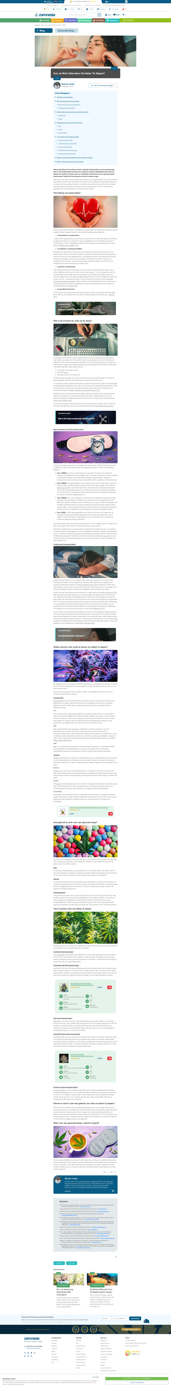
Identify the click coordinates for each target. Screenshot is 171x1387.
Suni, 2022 (106, 536)
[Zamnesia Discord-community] (31, 1356)
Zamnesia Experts (80, 1362)
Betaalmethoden (105, 1346)
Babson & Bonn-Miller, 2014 (69, 245)
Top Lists (71, 1263)
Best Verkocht (79, 1348)
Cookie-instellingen (137, 1382)
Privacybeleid (44, 1322)
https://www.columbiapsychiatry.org (69, 1215)
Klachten (103, 1365)
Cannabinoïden (58, 701)
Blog (77, 1343)
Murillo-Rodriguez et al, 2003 (104, 406)
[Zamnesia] (50, 15)
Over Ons (78, 1351)
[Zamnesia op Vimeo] (31, 1353)
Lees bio (68, 1191)
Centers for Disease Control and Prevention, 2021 (84, 390)
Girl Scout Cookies (59, 1090)
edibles (63, 886)
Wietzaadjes (54, 1340)
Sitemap (78, 1368)
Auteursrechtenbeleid (106, 1368)
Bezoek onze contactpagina (33, 1348)
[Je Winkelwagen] (124, 15)
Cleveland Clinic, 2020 (90, 585)
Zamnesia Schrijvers (81, 1359)
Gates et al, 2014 (111, 592)
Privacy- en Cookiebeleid (106, 1354)
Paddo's (53, 1351)
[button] (57, 85)
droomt (66, 372)
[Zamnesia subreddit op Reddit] (28, 1356)
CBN (54, 746)
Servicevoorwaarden (59, 1322)
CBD (87, 393)
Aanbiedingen (54, 1359)
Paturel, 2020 (73, 286)
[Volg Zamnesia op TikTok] (25, 1356)
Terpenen (56, 758)
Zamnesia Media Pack (81, 1357)
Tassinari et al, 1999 (63, 488)
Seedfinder (78, 1340)
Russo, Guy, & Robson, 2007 (62, 400)
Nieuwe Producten (80, 1346)
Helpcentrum (104, 1340)
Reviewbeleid (104, 1359)
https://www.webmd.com (92, 1229)
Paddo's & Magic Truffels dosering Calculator (136, 1343)
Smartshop (54, 1348)
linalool (58, 784)
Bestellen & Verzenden (106, 1348)
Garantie (103, 1362)
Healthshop (54, 1346)
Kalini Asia (56, 1021)
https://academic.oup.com (75, 1224)
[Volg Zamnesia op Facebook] (25, 1353)
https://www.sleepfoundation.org (99, 1227)
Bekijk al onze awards (131, 1329)
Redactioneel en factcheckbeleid (108, 1370)
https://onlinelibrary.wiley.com (103, 1233)
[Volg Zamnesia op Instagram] (28, 1353)
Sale (52, 1362)
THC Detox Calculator (130, 1340)
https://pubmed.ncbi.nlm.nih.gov (92, 1219)
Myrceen (56, 771)
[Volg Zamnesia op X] (34, 1353)
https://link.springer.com (85, 1206)
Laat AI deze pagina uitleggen (103, 85)
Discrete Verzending (81, 1365)
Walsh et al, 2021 (99, 608)
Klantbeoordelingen (81, 1354)
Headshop (53, 1343)
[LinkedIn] (113, 1190)
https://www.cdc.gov (102, 1209)
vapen (61, 900)
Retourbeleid (104, 1357)
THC (82, 393)
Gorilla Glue (60, 955)
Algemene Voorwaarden (106, 1351)
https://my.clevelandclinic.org (103, 1211)
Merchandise (54, 1357)
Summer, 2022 (89, 623)
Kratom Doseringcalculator (131, 1346)
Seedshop (59, 1263)
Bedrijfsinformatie (105, 1343)
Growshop (53, 1354)
